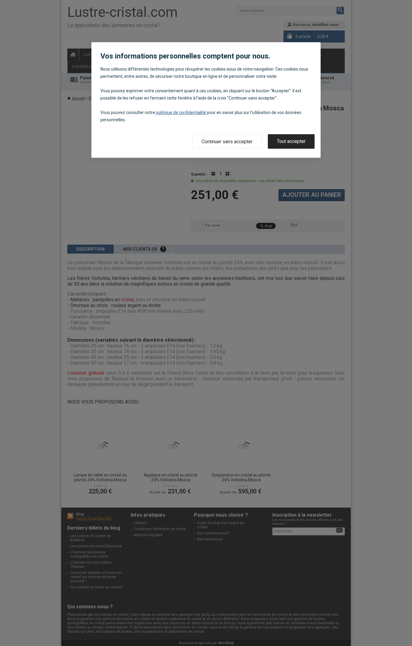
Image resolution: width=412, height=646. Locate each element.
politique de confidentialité (181, 112)
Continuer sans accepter (226, 141)
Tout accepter (291, 141)
